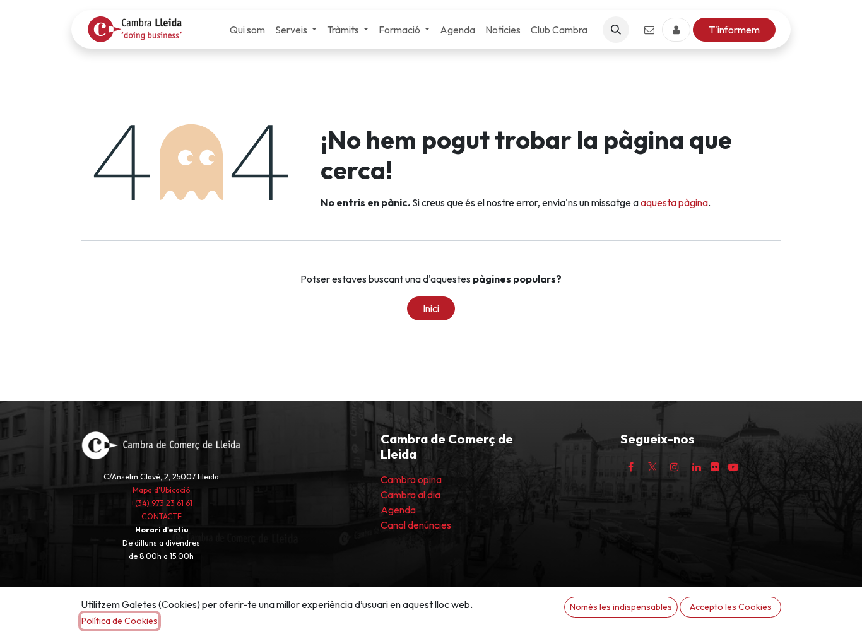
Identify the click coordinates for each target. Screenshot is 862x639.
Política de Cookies (119, 620)
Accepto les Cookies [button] (731, 607)
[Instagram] (674, 467)
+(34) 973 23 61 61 (161, 503)
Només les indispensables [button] (621, 607)
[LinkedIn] (697, 467)
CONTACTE (161, 516)
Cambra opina (411, 479)
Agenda (398, 509)
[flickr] (715, 467)
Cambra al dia (410, 494)
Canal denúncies (416, 525)
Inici (431, 308)
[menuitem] (247, 29)
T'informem (734, 29)
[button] (616, 29)
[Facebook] (630, 467)
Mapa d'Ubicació (161, 490)
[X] (652, 467)
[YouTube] (733, 467)
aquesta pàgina (674, 202)
